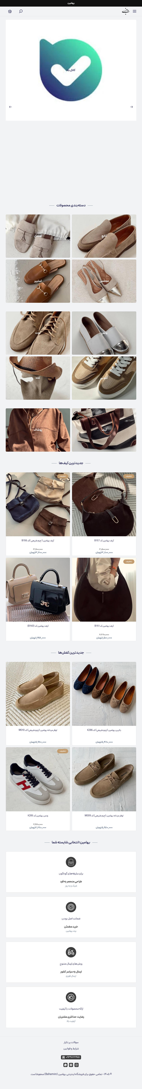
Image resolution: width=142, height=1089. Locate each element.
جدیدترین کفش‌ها (71, 652)
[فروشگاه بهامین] (125, 11)
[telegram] (71, 1065)
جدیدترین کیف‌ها (71, 463)
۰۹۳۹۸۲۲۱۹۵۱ (73, 1057)
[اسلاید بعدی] (131, 107)
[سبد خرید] (10, 11)
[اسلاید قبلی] (10, 107)
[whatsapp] (65, 1065)
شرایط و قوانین (71, 1049)
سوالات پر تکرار (71, 1042)
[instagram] (76, 1065)
